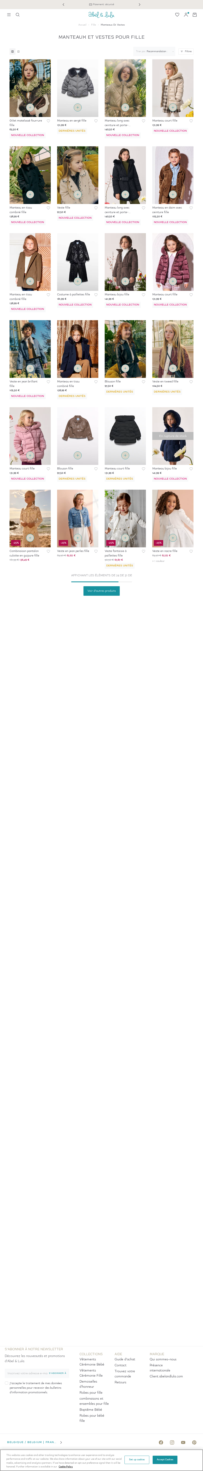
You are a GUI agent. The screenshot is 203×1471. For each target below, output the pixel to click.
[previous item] (63, 4)
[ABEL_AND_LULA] (101, 14)
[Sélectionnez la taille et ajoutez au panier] (30, 107)
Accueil (82, 25)
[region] (101, 1460)
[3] (12, 51)
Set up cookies (137, 1460)
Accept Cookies (165, 1460)
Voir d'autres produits (101, 591)
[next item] (139, 4)
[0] (177, 14)
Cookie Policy (66, 1467)
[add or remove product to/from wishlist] (48, 121)
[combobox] (153, 51)
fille (93, 25)
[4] (18, 51)
